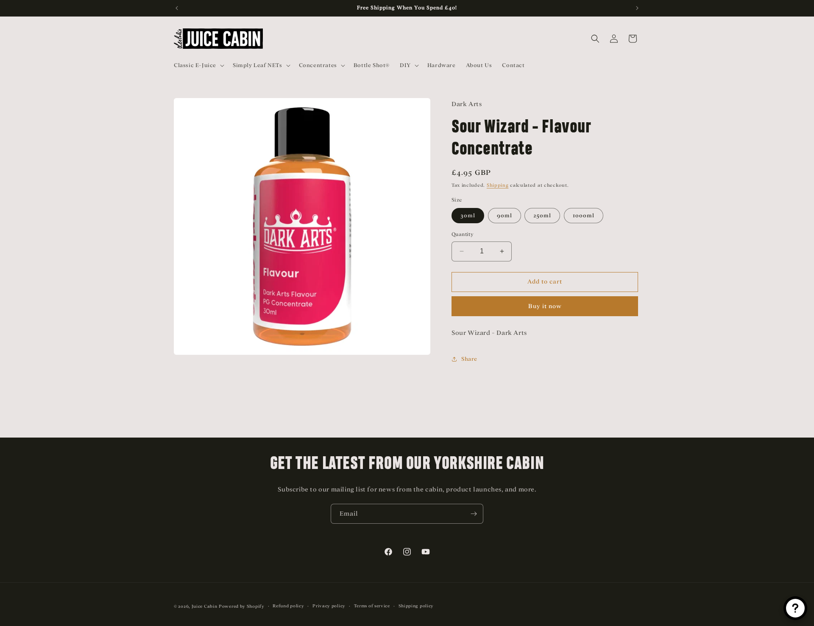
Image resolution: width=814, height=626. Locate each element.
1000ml (583, 215)
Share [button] (469, 359)
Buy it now (545, 306)
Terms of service (372, 606)
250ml (542, 215)
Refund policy (288, 606)
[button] (198, 65)
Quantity (463, 234)
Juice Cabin (204, 606)
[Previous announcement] (176, 8)
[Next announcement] (637, 8)
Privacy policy (329, 606)
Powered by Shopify (242, 606)
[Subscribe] (473, 514)
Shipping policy (416, 606)
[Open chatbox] (795, 608)
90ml (504, 215)
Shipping (498, 185)
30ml (467, 215)
